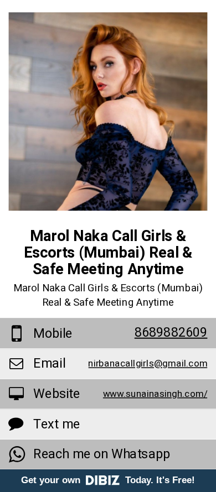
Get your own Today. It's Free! (108, 480)
